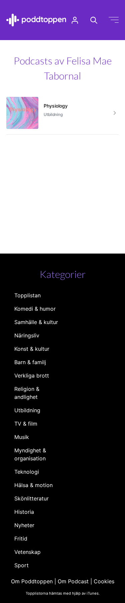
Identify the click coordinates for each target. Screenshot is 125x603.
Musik (21, 437)
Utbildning (27, 410)
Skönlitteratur (31, 498)
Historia (24, 511)
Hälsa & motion (33, 485)
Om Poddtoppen (32, 581)
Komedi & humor (35, 308)
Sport (21, 565)
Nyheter (24, 525)
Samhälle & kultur (36, 322)
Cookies (104, 581)
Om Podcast (73, 581)
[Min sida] (75, 20)
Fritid (20, 538)
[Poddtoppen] (36, 20)
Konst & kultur (31, 348)
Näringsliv (26, 335)
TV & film (25, 423)
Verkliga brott (31, 375)
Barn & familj (30, 362)
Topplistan (27, 295)
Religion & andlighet (26, 393)
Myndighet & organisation (30, 454)
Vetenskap (27, 552)
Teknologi (26, 471)
